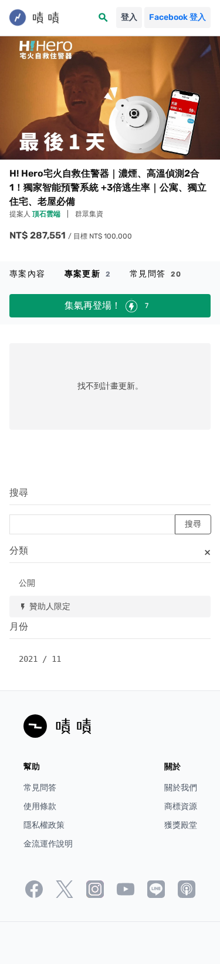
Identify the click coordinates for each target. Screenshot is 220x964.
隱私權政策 (44, 825)
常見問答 (156, 274)
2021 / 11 (40, 659)
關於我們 (180, 788)
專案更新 (88, 274)
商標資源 (180, 806)
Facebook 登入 (177, 17)
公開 (27, 582)
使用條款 (39, 806)
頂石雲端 (47, 214)
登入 (129, 17)
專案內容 (27, 274)
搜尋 (18, 492)
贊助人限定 (44, 605)
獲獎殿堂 (180, 825)
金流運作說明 (48, 844)
